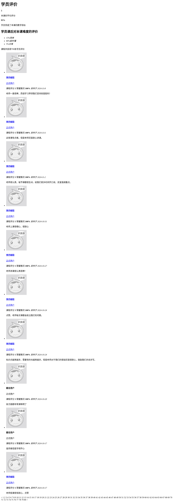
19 (40, 497)
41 (97, 497)
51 (122, 497)
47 (112, 497)
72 (5, 500)
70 (171, 497)
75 (12, 500)
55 (133, 497)
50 (120, 497)
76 (15, 500)
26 (58, 497)
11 (20, 497)
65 (158, 497)
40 (94, 497)
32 (74, 497)
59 (143, 497)
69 (169, 497)
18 (38, 497)
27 (61, 497)
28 (64, 497)
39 (92, 497)
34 (79, 497)
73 (7, 500)
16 (33, 497)
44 (105, 497)
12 (23, 497)
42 (99, 497)
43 (102, 497)
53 (128, 497)
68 (166, 497)
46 (110, 497)
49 (117, 497)
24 (53, 497)
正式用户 (10, 83)
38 (89, 497)
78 (20, 500)
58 (140, 497)
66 (161, 497)
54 (130, 497)
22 (48, 497)
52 (125, 497)
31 (71, 497)
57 (138, 497)
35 (81, 497)
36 (84, 497)
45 (107, 497)
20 (43, 497)
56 (135, 497)
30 (69, 497)
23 (51, 497)
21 (46, 497)
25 (56, 497)
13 (25, 497)
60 (146, 497)
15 (30, 497)
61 (148, 497)
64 (156, 497)
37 (87, 497)
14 (28, 497)
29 (66, 497)
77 (17, 500)
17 (35, 497)
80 (25, 500)
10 (18, 497)
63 (153, 497)
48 (115, 497)
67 (163, 497)
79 (23, 500)
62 (151, 497)
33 (76, 497)
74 (10, 500)
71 (2, 500)
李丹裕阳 (10, 77)
